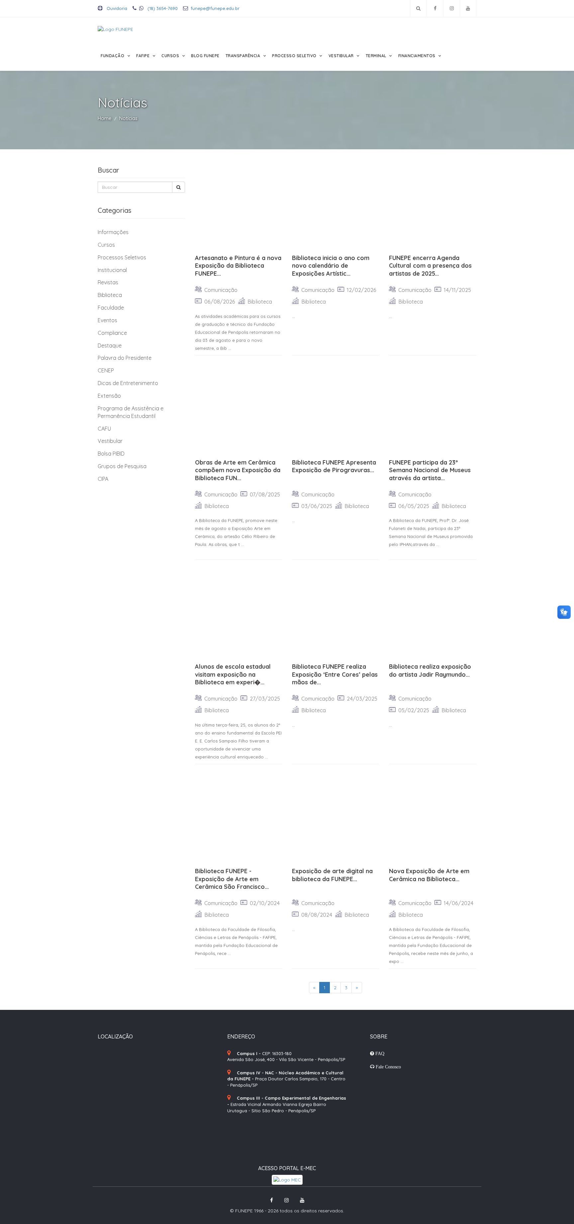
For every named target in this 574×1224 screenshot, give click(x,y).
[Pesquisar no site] (418, 8)
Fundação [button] (113, 55)
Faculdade (111, 307)
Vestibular (110, 441)
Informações (113, 232)
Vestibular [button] (342, 55)
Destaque (110, 345)
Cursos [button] (170, 55)
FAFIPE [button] (143, 55)
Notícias (128, 118)
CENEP (106, 370)
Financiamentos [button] (417, 55)
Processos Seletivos (122, 257)
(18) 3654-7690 (162, 8)
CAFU (104, 428)
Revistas (108, 282)
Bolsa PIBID (111, 453)
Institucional (112, 270)
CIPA (103, 479)
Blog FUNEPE (205, 55)
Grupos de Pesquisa (122, 466)
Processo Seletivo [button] (295, 55)
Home (105, 118)
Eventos (107, 320)
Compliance (112, 333)
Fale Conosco (387, 1066)
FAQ (379, 1053)
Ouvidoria (116, 8)
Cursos (106, 244)
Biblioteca (110, 295)
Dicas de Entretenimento (128, 383)
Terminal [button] (377, 55)
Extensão (109, 395)
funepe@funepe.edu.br (215, 8)
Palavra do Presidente (124, 357)
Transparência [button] (243, 55)
